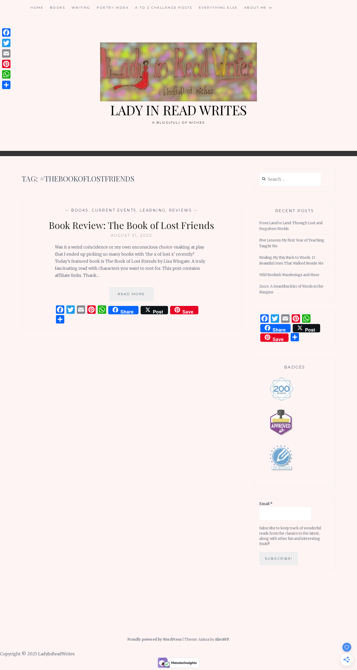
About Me (255, 7)
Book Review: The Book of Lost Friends (131, 225)
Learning (153, 210)
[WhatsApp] (6, 74)
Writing (81, 7)
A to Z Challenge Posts (163, 7)
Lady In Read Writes (178, 110)
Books (57, 7)
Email (266, 504)
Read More (136, 296)
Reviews (180, 210)
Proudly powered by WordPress (154, 639)
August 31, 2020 (131, 235)
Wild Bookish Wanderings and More (289, 275)
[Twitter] (6, 43)
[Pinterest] (6, 64)
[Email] (6, 53)
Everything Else (218, 7)
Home (37, 7)
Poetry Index (113, 7)
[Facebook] (6, 32)
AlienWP (222, 639)
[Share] (6, 85)
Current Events (114, 210)
